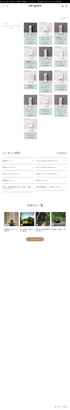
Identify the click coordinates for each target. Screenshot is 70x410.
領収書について (7, 161)
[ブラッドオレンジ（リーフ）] (45, 101)
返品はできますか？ (42, 180)
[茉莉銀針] (30, 77)
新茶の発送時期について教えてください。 (49, 187)
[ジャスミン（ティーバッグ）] (45, 53)
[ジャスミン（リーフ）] (60, 53)
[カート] (66, 6)
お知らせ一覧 (35, 239)
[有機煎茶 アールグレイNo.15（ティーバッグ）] (60, 29)
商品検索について (8, 180)
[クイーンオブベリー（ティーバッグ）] (45, 77)
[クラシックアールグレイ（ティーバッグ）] (30, 29)
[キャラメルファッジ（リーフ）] (30, 125)
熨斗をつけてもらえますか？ (11, 174)
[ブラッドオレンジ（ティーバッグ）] (30, 101)
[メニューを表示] (3, 6)
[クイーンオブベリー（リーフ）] (60, 77)
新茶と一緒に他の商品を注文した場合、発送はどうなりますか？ (17, 187)
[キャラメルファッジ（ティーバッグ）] (60, 101)
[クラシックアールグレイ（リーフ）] (45, 29)
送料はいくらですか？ (9, 167)
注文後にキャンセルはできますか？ (47, 174)
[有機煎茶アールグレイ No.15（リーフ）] (30, 53)
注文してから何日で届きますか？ (46, 167)
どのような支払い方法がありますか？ (47, 161)
